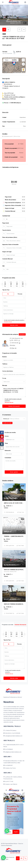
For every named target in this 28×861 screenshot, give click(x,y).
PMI (3, 266)
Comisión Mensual (7, 259)
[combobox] (14, 298)
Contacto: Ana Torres (10, 768)
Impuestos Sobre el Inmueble (10, 244)
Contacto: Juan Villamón (11, 784)
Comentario (8, 457)
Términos (23, 72)
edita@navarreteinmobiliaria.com (13, 752)
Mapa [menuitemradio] (6, 60)
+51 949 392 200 (14, 343)
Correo (7, 436)
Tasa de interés (6, 230)
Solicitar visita (14, 325)
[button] (14, 63)
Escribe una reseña (7, 423)
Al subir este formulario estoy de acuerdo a (14, 321)
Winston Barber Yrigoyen (11, 613)
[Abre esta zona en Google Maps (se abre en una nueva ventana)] (5, 72)
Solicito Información (14, 406)
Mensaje (4, 385)
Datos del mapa (18, 72)
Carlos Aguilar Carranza (10, 545)
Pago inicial (5, 223)
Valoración (8, 450)
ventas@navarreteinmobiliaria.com (13, 736)
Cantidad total (6, 216)
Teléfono (4, 364)
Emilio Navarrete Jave (10, 512)
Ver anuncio (22, 334)
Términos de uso (8, 321)
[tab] (4, 29)
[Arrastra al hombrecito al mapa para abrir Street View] (23, 69)
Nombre (4, 356)
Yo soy (4, 378)
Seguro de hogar (7, 251)
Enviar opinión (14, 472)
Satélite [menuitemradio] (14, 60)
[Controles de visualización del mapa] (23, 64)
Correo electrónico (7, 371)
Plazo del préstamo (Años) (9, 237)
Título (6, 443)
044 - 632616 (14, 340)
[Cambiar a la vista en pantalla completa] (23, 60)
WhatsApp (12, 345)
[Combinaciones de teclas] (13, 72)
